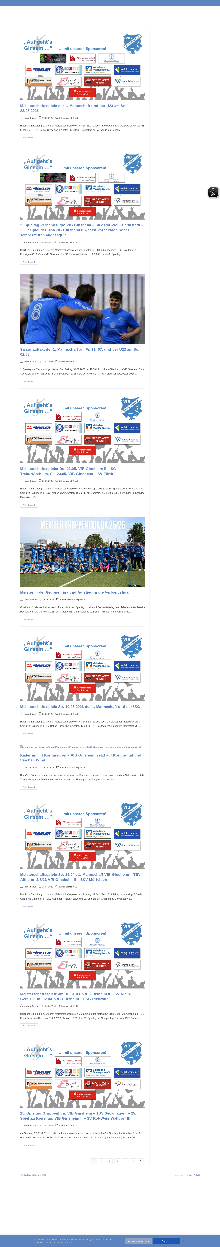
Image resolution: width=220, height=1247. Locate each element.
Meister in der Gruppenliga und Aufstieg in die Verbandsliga (74, 592)
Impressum (179, 1175)
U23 (76, 118)
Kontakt (189, 1175)
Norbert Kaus (30, 118)
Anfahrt (197, 1175)
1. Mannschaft (65, 118)
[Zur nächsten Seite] (141, 1161)
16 (132, 1161)
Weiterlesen (30, 136)
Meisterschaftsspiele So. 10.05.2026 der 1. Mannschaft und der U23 (80, 707)
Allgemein (80, 599)
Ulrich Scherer (30, 599)
